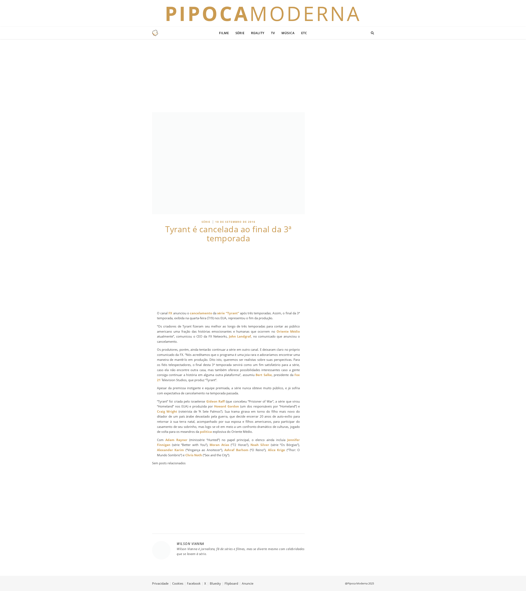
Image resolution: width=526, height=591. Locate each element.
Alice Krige (276, 450)
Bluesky (215, 583)
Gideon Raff (215, 401)
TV (273, 33)
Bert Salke (264, 375)
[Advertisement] (263, 75)
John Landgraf (240, 336)
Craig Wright (167, 411)
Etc (304, 33)
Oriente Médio (288, 331)
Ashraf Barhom (236, 450)
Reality (257, 33)
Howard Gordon (226, 406)
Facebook (194, 583)
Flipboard (231, 583)
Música (288, 33)
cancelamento (201, 313)
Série (240, 33)
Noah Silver (259, 445)
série (221, 313)
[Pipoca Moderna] (155, 33)
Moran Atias (219, 445)
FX (170, 313)
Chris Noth (193, 455)
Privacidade (160, 583)
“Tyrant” (232, 313)
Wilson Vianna (190, 543)
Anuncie (247, 583)
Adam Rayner (176, 440)
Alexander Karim (170, 450)
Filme (224, 33)
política (206, 432)
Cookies (177, 583)
